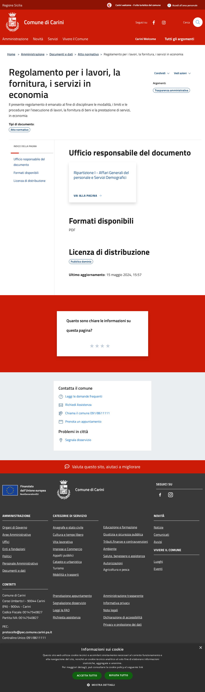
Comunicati (161, 534)
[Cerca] (198, 22)
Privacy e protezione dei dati (122, 624)
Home (11, 54)
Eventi (158, 568)
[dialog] (102, 667)
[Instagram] (162, 22)
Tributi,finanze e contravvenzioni (125, 541)
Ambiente (110, 548)
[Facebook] (152, 22)
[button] (102, 684)
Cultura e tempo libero (68, 534)
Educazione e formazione (120, 527)
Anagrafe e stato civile (68, 527)
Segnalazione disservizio (69, 602)
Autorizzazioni (113, 563)
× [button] (200, 647)
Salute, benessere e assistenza (124, 556)
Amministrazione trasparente (123, 595)
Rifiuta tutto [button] (118, 675)
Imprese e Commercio (67, 549)
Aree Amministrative (16, 534)
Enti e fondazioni (13, 549)
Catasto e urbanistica (67, 561)
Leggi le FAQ (61, 610)
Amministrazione (32, 54)
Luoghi (158, 561)
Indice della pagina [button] (25, 146)
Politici (7, 556)
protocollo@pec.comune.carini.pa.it (27, 632)
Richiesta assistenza (66, 617)
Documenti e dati (61, 54)
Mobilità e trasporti (66, 574)
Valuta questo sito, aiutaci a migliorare (105, 466)
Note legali (110, 610)
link (141, 667)
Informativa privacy (116, 602)
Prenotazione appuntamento (72, 595)
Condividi (160, 73)
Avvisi (158, 541)
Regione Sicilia (12, 5)
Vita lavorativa (63, 541)
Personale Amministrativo (20, 563)
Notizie (158, 527)
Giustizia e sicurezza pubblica (123, 534)
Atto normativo (88, 54)
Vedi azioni (180, 73)
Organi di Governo (14, 527)
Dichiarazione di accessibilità (122, 617)
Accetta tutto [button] (87, 675)
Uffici (5, 541)
